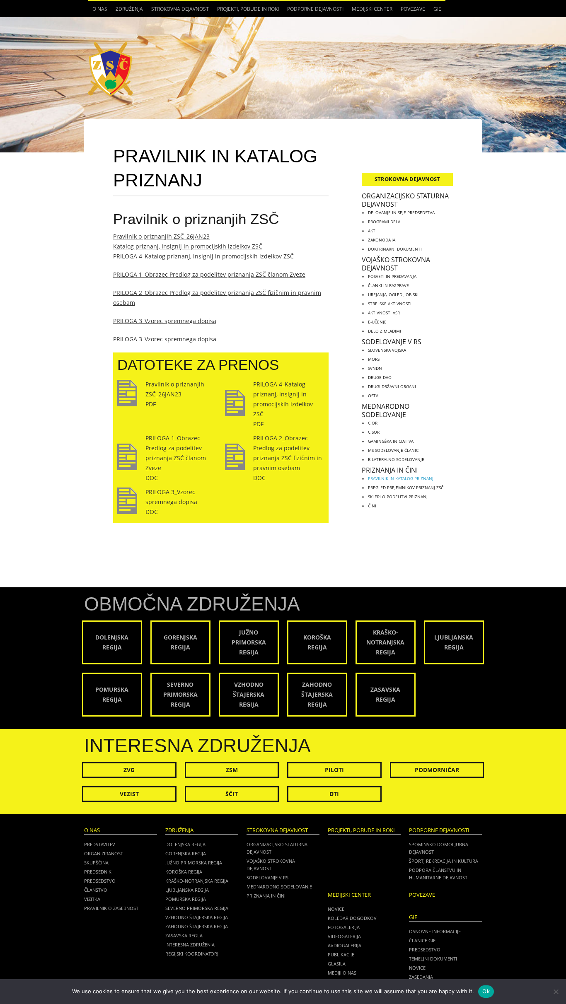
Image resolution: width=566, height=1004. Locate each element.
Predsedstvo (100, 881)
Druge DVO (380, 377)
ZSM (232, 770)
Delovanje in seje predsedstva (401, 212)
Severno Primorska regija (196, 908)
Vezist (129, 794)
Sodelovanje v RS (391, 341)
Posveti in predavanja (392, 276)
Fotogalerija (344, 927)
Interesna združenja (190, 944)
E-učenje (377, 322)
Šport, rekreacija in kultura (443, 861)
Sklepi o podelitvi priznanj (398, 497)
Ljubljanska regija (187, 890)
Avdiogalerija (344, 945)
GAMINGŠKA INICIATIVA (391, 441)
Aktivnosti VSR (384, 313)
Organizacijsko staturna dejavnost (405, 200)
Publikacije (341, 954)
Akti (372, 231)
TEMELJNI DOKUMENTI (433, 959)
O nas (97, 11)
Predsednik (97, 872)
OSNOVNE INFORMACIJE (435, 931)
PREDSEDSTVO (424, 949)
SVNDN (375, 368)
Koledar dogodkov (352, 918)
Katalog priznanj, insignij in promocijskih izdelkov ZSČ (187, 246)
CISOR (374, 432)
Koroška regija (183, 872)
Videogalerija (344, 936)
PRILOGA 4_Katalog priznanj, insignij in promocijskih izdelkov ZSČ (203, 256)
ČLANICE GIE (422, 940)
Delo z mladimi (384, 331)
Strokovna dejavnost (178, 11)
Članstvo (95, 890)
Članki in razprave (388, 285)
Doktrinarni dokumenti (395, 249)
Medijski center (370, 11)
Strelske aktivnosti (389, 304)
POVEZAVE (413, 8)
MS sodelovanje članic (393, 450)
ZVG (129, 770)
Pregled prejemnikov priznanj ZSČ (405, 487)
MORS (374, 359)
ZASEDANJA (421, 977)
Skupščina (96, 862)
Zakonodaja (381, 240)
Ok (486, 991)
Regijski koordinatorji (192, 954)
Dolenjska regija (185, 844)
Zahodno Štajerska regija (196, 926)
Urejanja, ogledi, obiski (393, 294)
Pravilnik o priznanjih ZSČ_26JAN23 (161, 236)
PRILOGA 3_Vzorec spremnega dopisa (164, 321)
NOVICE (417, 968)
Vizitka (92, 899)
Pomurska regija (185, 899)
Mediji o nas (342, 973)
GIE (435, 11)
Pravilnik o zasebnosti (112, 908)
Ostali (375, 395)
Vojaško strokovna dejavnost (396, 264)
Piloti (334, 770)
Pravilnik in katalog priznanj (400, 478)
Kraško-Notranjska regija (196, 881)
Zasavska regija (184, 935)
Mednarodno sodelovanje (385, 410)
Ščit (231, 794)
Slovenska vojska (387, 350)
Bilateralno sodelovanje (396, 459)
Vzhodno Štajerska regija (196, 917)
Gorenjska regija (185, 853)
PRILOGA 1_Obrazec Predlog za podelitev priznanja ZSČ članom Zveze (209, 274)
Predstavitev (99, 844)
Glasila (337, 964)
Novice (336, 909)
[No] (555, 991)
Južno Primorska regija (193, 862)
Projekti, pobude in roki (248, 8)
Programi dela (384, 221)
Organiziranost (103, 853)
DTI (334, 794)
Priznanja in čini (390, 470)
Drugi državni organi (392, 386)
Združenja (127, 11)
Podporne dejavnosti (313, 11)
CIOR (372, 423)
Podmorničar (437, 770)
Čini (372, 506)
